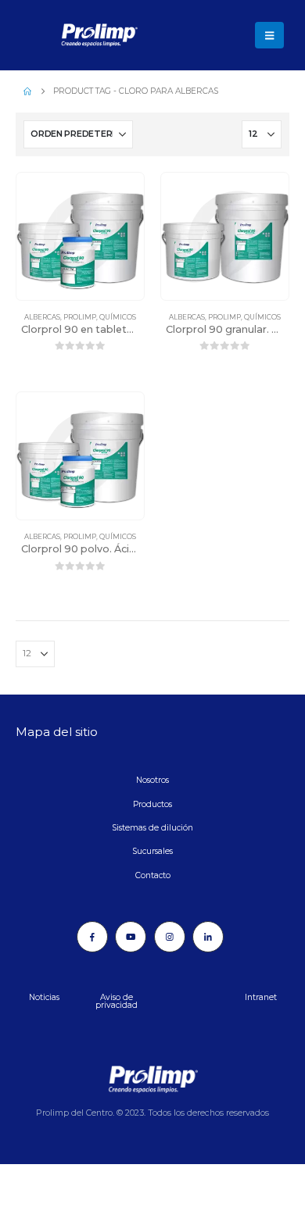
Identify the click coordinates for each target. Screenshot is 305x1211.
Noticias (44, 997)
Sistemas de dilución (152, 828)
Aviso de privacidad (116, 1001)
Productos (152, 804)
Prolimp (79, 317)
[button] (269, 35)
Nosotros (152, 780)
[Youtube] (130, 936)
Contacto (152, 875)
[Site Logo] (59, 35)
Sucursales (152, 851)
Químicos (117, 317)
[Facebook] (92, 936)
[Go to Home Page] (27, 91)
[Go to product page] (80, 236)
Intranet (261, 997)
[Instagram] (169, 936)
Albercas (42, 317)
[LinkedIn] (208, 936)
